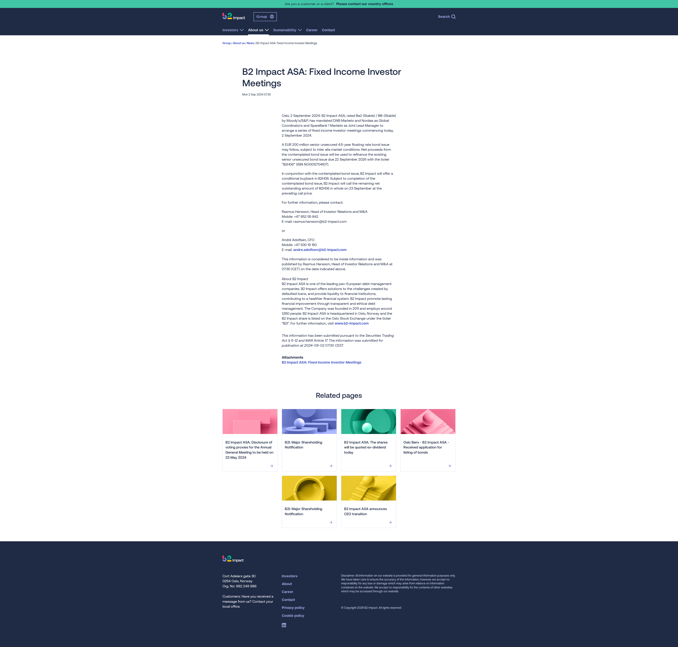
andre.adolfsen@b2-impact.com (320, 250)
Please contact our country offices (364, 4)
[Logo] (233, 561)
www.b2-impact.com (352, 323)
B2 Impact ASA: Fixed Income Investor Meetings (321, 362)
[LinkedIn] (284, 626)
